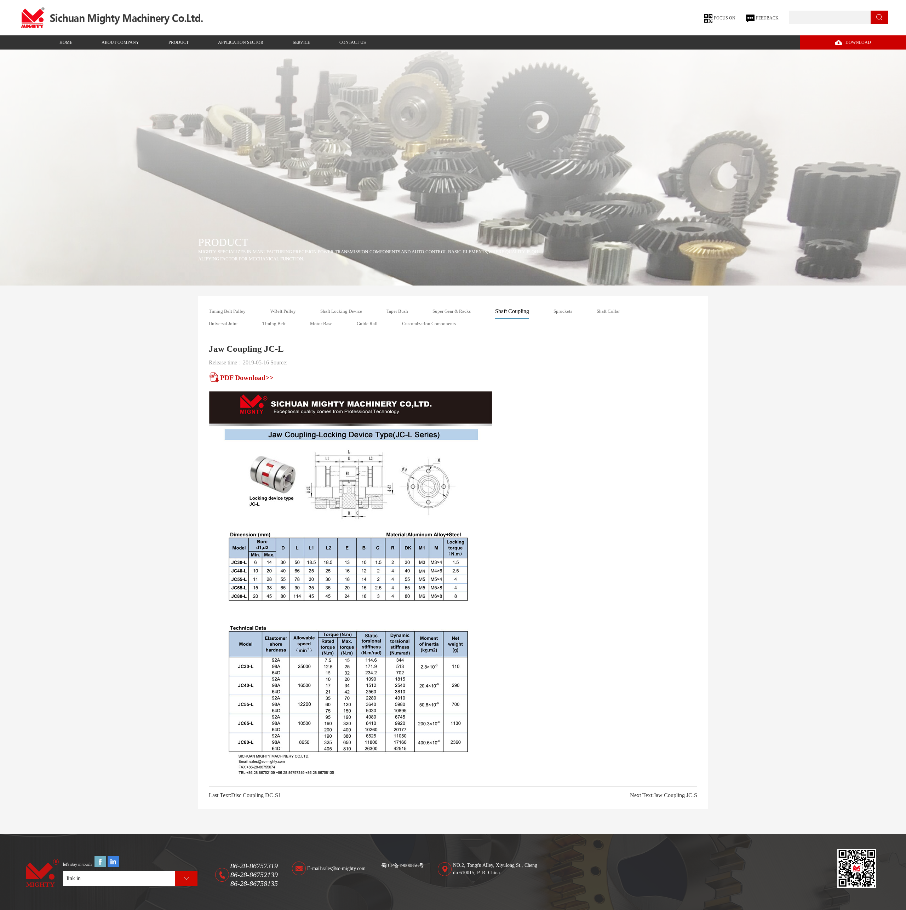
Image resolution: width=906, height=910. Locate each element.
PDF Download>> (246, 377)
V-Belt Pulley (283, 311)
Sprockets (563, 311)
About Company (120, 42)
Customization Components (429, 323)
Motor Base (321, 323)
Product (178, 42)
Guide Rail (367, 323)
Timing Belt (274, 323)
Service (301, 42)
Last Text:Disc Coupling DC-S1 (245, 795)
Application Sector (240, 42)
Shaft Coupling (512, 311)
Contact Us (352, 42)
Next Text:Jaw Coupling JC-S (663, 795)
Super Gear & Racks (451, 311)
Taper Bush (397, 311)
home (65, 42)
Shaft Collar (608, 311)
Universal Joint (223, 323)
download (858, 42)
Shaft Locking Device (341, 311)
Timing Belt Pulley (227, 311)
